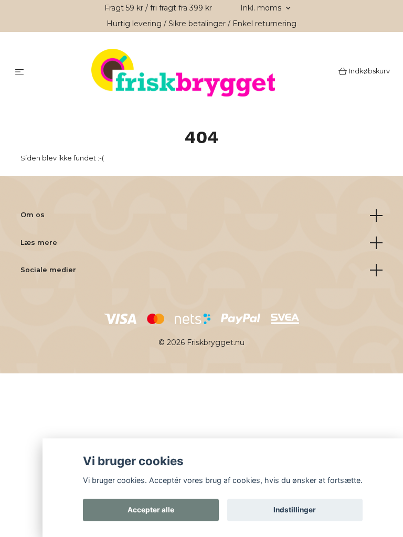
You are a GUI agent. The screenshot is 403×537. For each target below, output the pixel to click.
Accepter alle (151, 510)
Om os (32, 216)
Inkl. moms (261, 8)
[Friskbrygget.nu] (183, 73)
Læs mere (38, 244)
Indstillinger (294, 510)
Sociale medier (48, 271)
